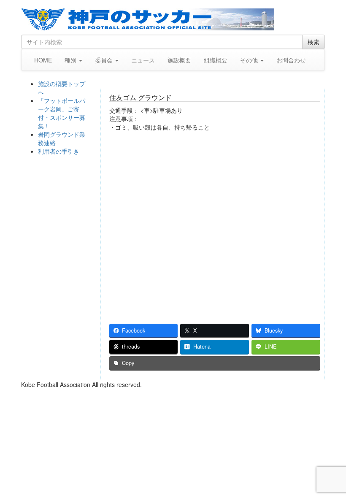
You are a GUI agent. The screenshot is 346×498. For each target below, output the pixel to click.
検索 (313, 42)
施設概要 (179, 60)
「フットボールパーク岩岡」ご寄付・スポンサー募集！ (61, 113)
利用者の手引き (58, 151)
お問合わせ (291, 60)
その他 (250, 60)
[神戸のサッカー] (173, 19)
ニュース (143, 60)
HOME (43, 60)
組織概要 (215, 60)
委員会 (104, 60)
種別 (71, 60)
